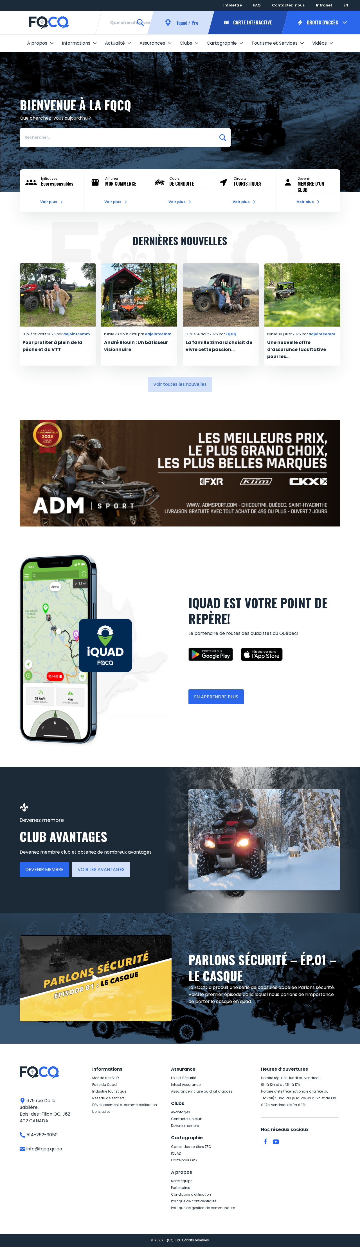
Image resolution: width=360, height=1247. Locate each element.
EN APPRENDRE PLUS (216, 697)
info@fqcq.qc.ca (43, 1149)
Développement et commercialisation (124, 1104)
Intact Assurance (186, 1084)
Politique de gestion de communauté (203, 1207)
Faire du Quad (104, 1084)
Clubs (186, 43)
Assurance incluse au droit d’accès (201, 1091)
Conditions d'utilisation (191, 1194)
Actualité (115, 43)
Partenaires (180, 1187)
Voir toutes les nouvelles (180, 384)
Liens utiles (101, 1111)
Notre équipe (181, 1180)
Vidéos (319, 43)
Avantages (180, 1112)
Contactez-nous (288, 5)
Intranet (324, 5)
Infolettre (232, 5)
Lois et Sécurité (183, 1077)
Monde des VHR (105, 1077)
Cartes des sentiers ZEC (191, 1146)
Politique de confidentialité (193, 1201)
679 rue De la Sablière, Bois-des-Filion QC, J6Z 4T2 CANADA (45, 1110)
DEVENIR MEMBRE (44, 869)
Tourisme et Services (274, 43)
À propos (37, 43)
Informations (76, 43)
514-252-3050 (41, 1135)
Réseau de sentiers (108, 1098)
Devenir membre (185, 1125)
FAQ (257, 5)
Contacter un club (186, 1118)
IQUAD (176, 1153)
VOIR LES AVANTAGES (101, 869)
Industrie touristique (109, 1091)
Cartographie (222, 43)
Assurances (152, 43)
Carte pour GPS (184, 1160)
